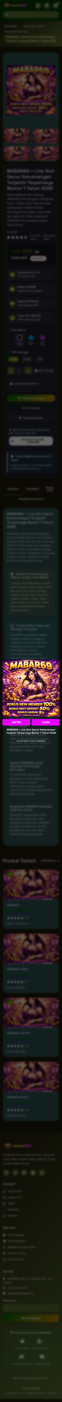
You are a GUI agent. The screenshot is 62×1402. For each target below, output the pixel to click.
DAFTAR (16, 722)
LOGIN (46, 722)
